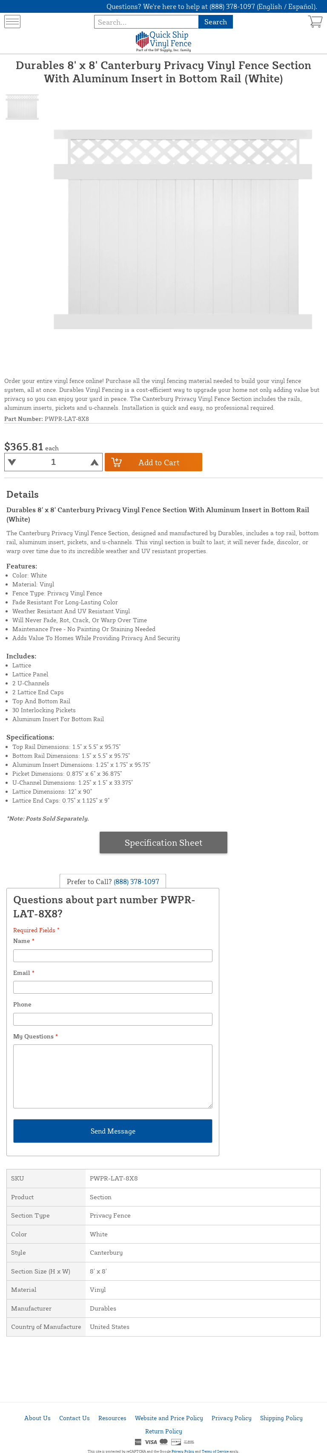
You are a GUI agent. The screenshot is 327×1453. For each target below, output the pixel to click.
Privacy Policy (232, 1417)
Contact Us (74, 1417)
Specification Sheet (164, 842)
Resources (112, 1417)
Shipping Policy (281, 1417)
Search (215, 21)
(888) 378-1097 (135, 881)
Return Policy (163, 1431)
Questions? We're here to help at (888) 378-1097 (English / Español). (211, 6)
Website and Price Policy (169, 1417)
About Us (37, 1417)
